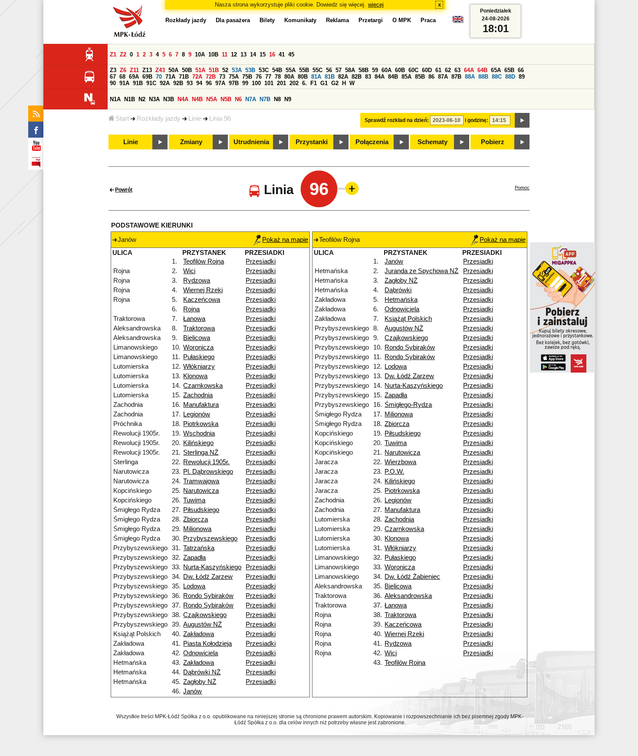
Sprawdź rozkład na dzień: (397, 120)
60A (386, 70)
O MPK (401, 20)
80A (289, 76)
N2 (141, 99)
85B (420, 76)
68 (122, 76)
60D (427, 70)
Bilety (267, 20)
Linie (194, 118)
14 (253, 54)
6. (304, 83)
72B (211, 76)
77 (268, 76)
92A (165, 83)
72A (197, 76)
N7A (250, 99)
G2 (335, 83)
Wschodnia (199, 433)
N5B (225, 99)
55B (304, 70)
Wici (189, 270)
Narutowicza (201, 490)
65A (496, 70)
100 (256, 83)
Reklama (337, 20)
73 (222, 76)
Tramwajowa (201, 481)
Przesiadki (261, 261)
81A (316, 76)
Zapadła (194, 557)
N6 (238, 99)
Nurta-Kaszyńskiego (212, 567)
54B (277, 70)
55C (317, 70)
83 (368, 76)
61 (438, 70)
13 (243, 54)
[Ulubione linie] (349, 188)
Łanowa (194, 318)
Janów (192, 691)
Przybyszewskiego (210, 538)
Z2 (123, 54)
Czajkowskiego (205, 614)
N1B (129, 99)
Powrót (123, 190)
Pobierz (492, 142)
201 (281, 83)
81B (330, 76)
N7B (265, 99)
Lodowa (194, 586)
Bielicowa (196, 337)
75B (247, 76)
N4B (197, 99)
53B (250, 70)
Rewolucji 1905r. (206, 462)
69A (134, 76)
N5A (211, 99)
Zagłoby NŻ (199, 681)
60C (413, 70)
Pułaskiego (198, 356)
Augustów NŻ (202, 624)
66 (521, 70)
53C (264, 70)
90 (113, 83)
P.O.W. (394, 471)
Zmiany (191, 142)
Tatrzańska (198, 548)
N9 (287, 99)
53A (237, 70)
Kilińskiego (198, 442)
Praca (428, 20)
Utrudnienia (251, 142)
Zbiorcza (195, 519)
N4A (183, 99)
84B (393, 76)
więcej (376, 4)
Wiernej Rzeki (203, 290)
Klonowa (195, 376)
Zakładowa (198, 634)
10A (200, 54)
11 (224, 54)
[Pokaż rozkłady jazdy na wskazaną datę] (522, 120)
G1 (324, 83)
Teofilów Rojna (203, 261)
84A (380, 76)
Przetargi (370, 20)
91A (124, 83)
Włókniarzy (199, 366)
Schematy (432, 142)
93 (190, 83)
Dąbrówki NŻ (201, 672)
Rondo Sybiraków (208, 595)
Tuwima (194, 500)
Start (122, 118)
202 (294, 83)
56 (329, 70)
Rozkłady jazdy (159, 118)
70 (159, 76)
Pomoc (522, 187)
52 (225, 70)
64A (469, 70)
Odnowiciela (200, 653)
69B (147, 76)
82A (343, 76)
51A (200, 70)
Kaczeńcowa (201, 299)
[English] (458, 21)
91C (151, 83)
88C (497, 76)
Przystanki (312, 142)
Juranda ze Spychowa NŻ (421, 270)
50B (187, 70)
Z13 (147, 70)
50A (173, 70)
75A (234, 76)
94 (199, 83)
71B (184, 76)
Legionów (196, 414)
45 (291, 54)
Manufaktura (201, 404)
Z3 (113, 70)
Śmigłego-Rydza (408, 404)
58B (363, 70)
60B (400, 70)
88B (483, 76)
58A (350, 70)
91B (138, 83)
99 (245, 83)
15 (263, 54)
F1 (313, 83)
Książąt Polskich (408, 318)
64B (482, 70)
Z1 (113, 54)
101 (268, 83)
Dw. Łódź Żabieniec (412, 576)
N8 (277, 99)
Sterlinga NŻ (200, 452)
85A (406, 76)
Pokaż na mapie (285, 239)
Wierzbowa (400, 462)
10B (213, 54)
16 (272, 54)
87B (456, 76)
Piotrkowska (200, 423)
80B (303, 76)
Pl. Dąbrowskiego (208, 471)
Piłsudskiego (201, 509)
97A (220, 83)
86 (431, 76)
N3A (154, 99)
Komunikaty (300, 20)
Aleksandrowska (408, 595)
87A (443, 76)
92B (178, 83)
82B (357, 76)
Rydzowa (196, 280)
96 (209, 83)
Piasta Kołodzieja (207, 643)
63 (457, 70)
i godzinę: (476, 120)
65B (509, 70)
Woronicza (198, 347)
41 (282, 54)
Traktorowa (199, 328)
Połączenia (371, 142)
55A (291, 70)
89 (522, 76)
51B (214, 70)
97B (234, 83)
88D (510, 76)
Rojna (191, 309)
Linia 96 (220, 118)
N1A (115, 99)
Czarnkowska (203, 385)
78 (278, 76)
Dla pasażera (233, 20)
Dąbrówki (398, 290)
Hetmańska (401, 299)
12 (234, 54)
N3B (168, 99)
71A (170, 76)
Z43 (160, 70)
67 (113, 76)
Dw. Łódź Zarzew (208, 576)
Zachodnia (198, 395)
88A (470, 76)
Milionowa (197, 528)
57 (338, 70)
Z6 (123, 70)
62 (448, 70)
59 (375, 70)
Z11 (134, 70)
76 (259, 76)
